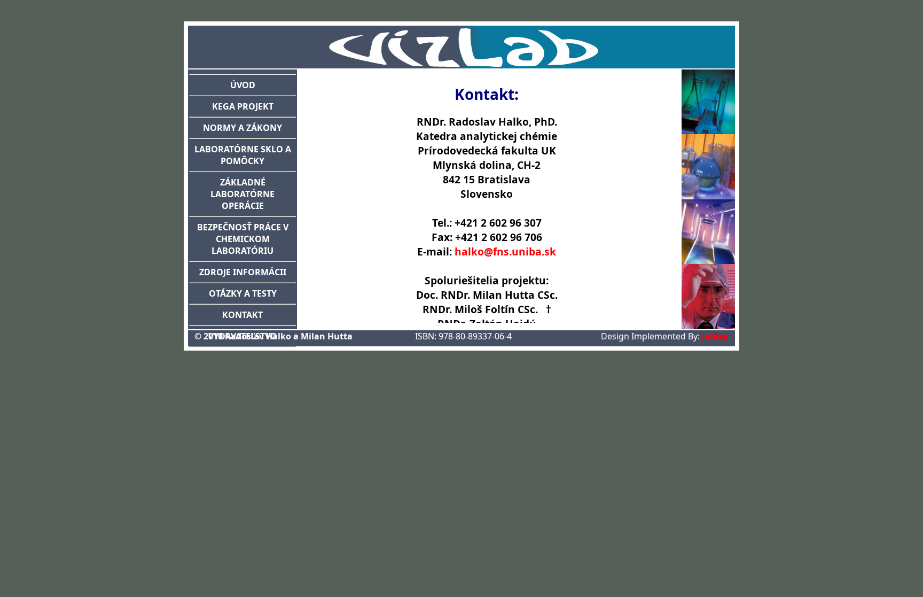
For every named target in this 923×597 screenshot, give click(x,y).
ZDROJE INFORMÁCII (242, 272)
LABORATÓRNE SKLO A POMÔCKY (242, 155)
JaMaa (715, 336)
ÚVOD (242, 85)
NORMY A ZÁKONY (242, 128)
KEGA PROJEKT (242, 106)
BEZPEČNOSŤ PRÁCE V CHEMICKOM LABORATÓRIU (242, 239)
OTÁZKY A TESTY (243, 293)
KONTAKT (242, 315)
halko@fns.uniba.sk (505, 251)
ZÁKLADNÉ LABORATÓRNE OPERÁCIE (242, 194)
